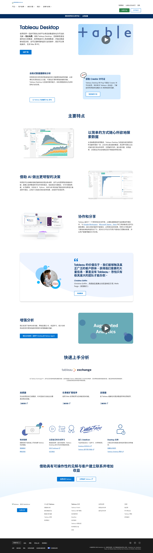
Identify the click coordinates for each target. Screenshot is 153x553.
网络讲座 (23, 452)
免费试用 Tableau (65, 479)
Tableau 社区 (75, 504)
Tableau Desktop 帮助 (114, 452)
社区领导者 (74, 514)
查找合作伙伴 (102, 507)
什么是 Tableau (49, 504)
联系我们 (121, 5)
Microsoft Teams (105, 224)
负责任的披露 (31, 548)
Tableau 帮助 (128, 514)
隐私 (24, 548)
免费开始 (124, 10)
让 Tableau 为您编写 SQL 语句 (42, 100)
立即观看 (85, 16)
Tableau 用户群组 (76, 511)
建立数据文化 (48, 511)
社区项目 (52, 452)
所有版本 (126, 517)
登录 (139, 5)
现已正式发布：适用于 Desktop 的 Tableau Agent (39, 336)
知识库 (126, 507)
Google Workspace (90, 224)
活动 (72, 530)
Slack (115, 224)
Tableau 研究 (48, 517)
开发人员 (36, 543)
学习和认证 (127, 511)
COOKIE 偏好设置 (40, 548)
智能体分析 (47, 507)
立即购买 (136, 10)
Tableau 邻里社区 (76, 523)
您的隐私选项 (54, 548)
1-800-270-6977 (131, 5)
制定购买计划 (93, 94)
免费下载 (26, 52)
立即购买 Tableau (85, 479)
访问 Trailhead (53, 448)
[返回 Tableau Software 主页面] (19, 3)
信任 (25, 543)
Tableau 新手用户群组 (85, 449)
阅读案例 (80, 293)
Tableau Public (75, 507)
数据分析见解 (48, 514)
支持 (125, 504)
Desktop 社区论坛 (84, 446)
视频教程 (23, 448)
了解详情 (23, 403)
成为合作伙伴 (102, 511)
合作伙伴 (101, 504)
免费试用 (22, 510)
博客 (30, 543)
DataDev (73, 517)
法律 (13, 548)
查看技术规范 (111, 448)
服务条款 (19, 548)
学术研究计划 (75, 526)
